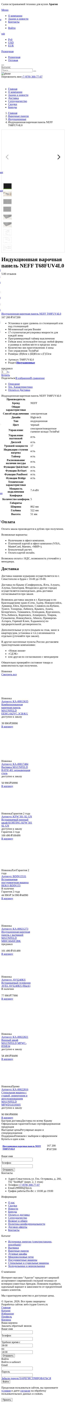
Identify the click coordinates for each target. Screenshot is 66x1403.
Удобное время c (10, 1342)
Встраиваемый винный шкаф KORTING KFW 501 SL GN (16, 822)
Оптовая (13, 60)
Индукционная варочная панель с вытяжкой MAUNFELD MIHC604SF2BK (15, 936)
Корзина (6, 1319)
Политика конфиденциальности (26, 1223)
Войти (12, 27)
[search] (34, 71)
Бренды (12, 107)
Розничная (7, 51)
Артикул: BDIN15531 (13, 876)
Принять (7, 1400)
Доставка (13, 98)
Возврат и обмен (17, 1220)
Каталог (6, 67)
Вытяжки (13, 1247)
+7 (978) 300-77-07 (31, 76)
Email (4, 1365)
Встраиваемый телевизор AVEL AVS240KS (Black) (16, 984)
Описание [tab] (14, 383)
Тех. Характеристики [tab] (20, 386)
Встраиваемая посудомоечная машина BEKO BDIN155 (15, 882)
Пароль (5, 1371)
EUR (11, 45)
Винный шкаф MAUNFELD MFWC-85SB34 (14, 1043)
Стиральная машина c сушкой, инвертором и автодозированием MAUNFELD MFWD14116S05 (14, 1098)
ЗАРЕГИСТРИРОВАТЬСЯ (35, 1378)
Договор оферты (17, 1227)
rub (3, 33)
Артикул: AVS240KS (13, 979)
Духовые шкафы (17, 1253)
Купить (5, 375)
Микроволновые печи (21, 1256)
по (2, 1348)
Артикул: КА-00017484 (14, 764)
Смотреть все (9, 674)
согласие (25, 1390)
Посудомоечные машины (22, 1259)
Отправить (8, 1169)
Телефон (6, 1162)
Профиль (6, 1316)
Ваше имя (7, 1156)
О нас (11, 1202)
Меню (4, 9)
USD (11, 42)
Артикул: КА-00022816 (14, 1089)
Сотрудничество (17, 101)
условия (6, 1390)
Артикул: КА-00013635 (14, 701)
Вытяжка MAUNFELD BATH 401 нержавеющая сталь (15, 770)
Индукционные (25, 362)
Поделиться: (8, 378)
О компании (15, 15)
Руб (10, 39)
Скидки (12, 104)
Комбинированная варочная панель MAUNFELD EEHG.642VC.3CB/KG (14, 709)
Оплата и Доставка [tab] (19, 390)
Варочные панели (18, 1250)
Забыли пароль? (10, 1378)
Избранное (7, 1313)
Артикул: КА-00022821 (14, 1037)
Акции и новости (18, 18)
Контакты (13, 21)
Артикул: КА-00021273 (14, 928)
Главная (12, 88)
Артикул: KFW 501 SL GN (16, 816)
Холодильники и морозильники (26, 1266)
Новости (13, 1208)
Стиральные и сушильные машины (28, 1263)
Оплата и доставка (19, 1214)
